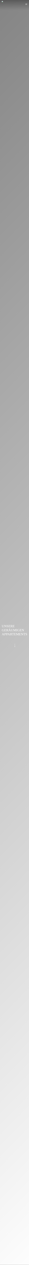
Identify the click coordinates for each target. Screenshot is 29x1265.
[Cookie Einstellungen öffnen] (3, 1263)
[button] (26, 4)
